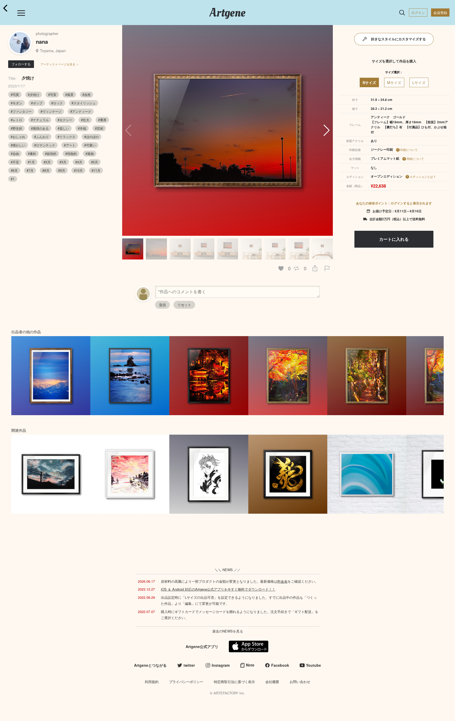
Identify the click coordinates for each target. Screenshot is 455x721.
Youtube (313, 665)
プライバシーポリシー (186, 681)
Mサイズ (394, 82)
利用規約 (152, 681)
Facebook (280, 665)
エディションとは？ (423, 176)
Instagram (221, 665)
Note (250, 665)
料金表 (282, 581)
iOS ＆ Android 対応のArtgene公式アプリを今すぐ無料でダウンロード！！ (218, 589)
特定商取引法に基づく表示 (234, 681)
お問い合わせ (300, 681)
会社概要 (272, 681)
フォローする (21, 64)
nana (42, 41)
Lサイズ (419, 82)
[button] (326, 130)
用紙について (415, 158)
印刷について (409, 150)
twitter (189, 665)
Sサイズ (369, 82)
